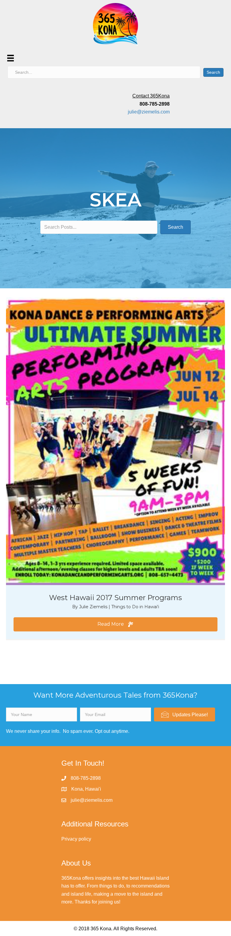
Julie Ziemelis (94, 606)
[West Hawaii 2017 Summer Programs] (115, 440)
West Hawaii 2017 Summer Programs (115, 597)
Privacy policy (76, 838)
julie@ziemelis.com (149, 111)
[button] (115, 624)
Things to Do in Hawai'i (135, 606)
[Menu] (10, 58)
